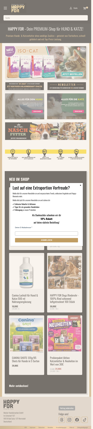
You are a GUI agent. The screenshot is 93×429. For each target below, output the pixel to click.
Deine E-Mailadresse (23, 227)
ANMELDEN (46, 240)
